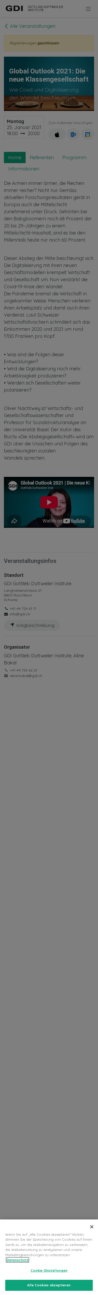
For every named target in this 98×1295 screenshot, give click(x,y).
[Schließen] (91, 1227)
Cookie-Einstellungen (49, 1270)
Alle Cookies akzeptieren (49, 1285)
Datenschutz (17, 1260)
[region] (49, 1257)
